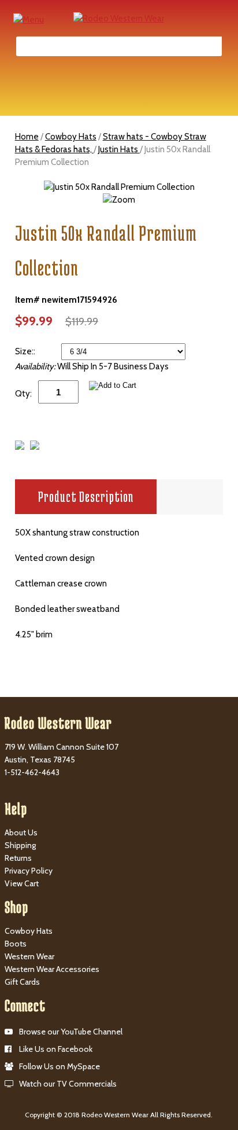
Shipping (20, 845)
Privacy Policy (29, 870)
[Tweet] (19, 447)
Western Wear (29, 956)
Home (27, 136)
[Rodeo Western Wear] (118, 18)
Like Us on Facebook (55, 1049)
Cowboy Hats (70, 136)
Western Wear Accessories (52, 969)
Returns (18, 858)
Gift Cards (22, 982)
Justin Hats (119, 149)
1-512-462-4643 (32, 772)
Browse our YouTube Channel (70, 1031)
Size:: (26, 351)
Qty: (23, 393)
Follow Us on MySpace (59, 1066)
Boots (16, 943)
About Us (21, 832)
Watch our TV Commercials (68, 1083)
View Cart (22, 883)
